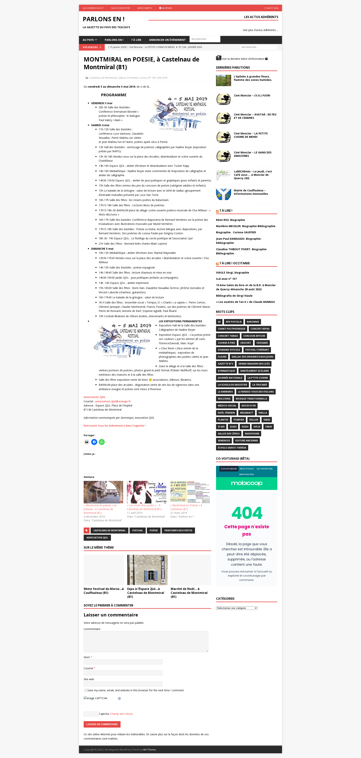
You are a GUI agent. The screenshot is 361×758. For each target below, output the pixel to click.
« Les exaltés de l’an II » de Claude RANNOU (245, 302)
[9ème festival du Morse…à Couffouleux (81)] (104, 570)
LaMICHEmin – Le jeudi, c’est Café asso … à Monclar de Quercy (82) (253, 175)
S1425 (221, 426)
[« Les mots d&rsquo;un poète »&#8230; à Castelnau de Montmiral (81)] (146, 492)
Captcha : (104, 714)
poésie (154, 530)
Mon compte (144, 8)
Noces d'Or (249, 405)
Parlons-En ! (114, 40)
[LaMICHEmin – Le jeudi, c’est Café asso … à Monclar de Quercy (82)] (223, 175)
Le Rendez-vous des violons (256, 391)
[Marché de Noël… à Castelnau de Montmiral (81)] (191, 570)
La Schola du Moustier (232, 384)
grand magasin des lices (254, 363)
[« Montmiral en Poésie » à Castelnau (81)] (190, 492)
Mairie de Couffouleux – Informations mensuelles (251, 192)
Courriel (89, 668)
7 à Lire (136, 40)
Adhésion (166, 8)
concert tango (228, 335)
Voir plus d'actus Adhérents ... (260, 30)
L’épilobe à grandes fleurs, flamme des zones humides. (253, 78)
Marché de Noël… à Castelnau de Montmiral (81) (189, 593)
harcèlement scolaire (254, 370)
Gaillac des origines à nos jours (252, 356)
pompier (239, 419)
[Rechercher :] (258, 47)
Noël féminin (226, 412)
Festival (137, 530)
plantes (223, 419)
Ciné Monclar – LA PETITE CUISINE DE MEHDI (251, 135)
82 (219, 321)
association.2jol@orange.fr (113, 401)
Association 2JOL (94, 397)
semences (224, 440)
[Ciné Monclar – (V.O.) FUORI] (223, 99)
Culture (122, 77)
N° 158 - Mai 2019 (157, 77)
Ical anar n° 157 (226, 278)
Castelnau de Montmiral (103, 77)
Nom (87, 657)
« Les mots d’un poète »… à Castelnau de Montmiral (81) (144, 507)
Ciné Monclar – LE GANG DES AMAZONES (253, 154)
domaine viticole (229, 349)
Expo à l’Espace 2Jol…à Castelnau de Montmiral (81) (145, 593)
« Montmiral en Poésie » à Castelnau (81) (186, 507)
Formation (133, 77)
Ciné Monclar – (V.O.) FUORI (252, 95)
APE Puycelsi (234, 321)
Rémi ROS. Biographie (230, 220)
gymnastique (226, 370)
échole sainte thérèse (232, 447)
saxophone (252, 433)
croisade (262, 342)
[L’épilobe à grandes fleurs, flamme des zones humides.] (223, 80)
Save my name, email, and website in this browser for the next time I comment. (135, 690)
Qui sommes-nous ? (93, 8)
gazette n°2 (225, 363)
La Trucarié (259, 384)
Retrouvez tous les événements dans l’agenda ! (115, 425)
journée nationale (230, 377)
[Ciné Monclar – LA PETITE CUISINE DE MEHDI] (223, 137)
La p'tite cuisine (258, 377)
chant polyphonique (231, 328)
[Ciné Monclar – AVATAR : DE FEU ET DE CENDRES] (223, 118)
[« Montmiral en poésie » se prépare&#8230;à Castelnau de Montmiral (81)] (103, 492)
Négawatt (246, 412)
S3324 (245, 426)
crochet (245, 342)
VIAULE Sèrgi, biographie (232, 272)
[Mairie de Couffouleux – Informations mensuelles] (223, 194)
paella (263, 412)
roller (253, 419)
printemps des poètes (178, 530)
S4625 (268, 426)
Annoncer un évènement (167, 40)
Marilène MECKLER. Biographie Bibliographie (245, 226)
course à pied (226, 342)
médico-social (227, 405)
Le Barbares (225, 391)
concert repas (260, 328)
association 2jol (97, 537)
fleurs (222, 356)
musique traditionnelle (251, 398)
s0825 (266, 419)
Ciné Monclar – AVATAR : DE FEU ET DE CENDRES (255, 116)
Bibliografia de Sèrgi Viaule (234, 295)
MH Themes (149, 749)
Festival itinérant (257, 349)
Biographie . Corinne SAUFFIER (236, 232)
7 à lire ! (225, 210)
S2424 (233, 426)
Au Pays (88, 40)
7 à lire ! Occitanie (234, 263)
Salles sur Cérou (229, 433)
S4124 (256, 426)
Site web (89, 679)
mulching (224, 398)
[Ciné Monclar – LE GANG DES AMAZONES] (223, 156)
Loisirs (143, 77)
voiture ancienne (246, 440)
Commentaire (92, 629)
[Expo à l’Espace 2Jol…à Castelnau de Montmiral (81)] (147, 570)
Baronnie (253, 321)
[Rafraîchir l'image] (120, 698)
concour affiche (254, 335)
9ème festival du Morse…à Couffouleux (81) (104, 591)
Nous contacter (120, 8)
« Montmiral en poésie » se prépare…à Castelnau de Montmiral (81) (100, 509)
